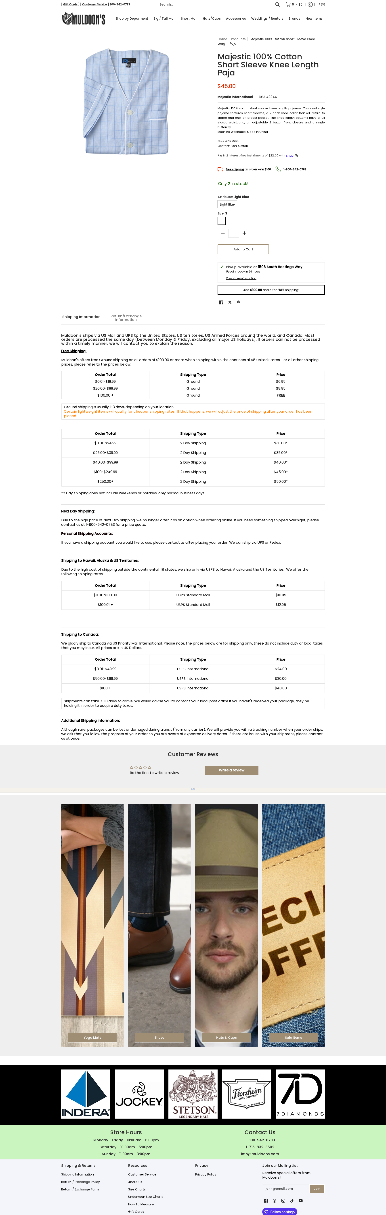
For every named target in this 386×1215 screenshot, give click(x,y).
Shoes (159, 1037)
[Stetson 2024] (193, 1094)
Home (222, 39)
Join (317, 1188)
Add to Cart (243, 249)
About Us (135, 1182)
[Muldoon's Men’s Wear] (83, 18)
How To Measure (141, 1204)
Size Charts (137, 1189)
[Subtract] (223, 233)
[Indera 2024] (85, 1094)
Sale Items (293, 1037)
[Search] (277, 4)
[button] (221, 302)
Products (238, 39)
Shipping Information (77, 1174)
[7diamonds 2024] (300, 1094)
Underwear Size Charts (145, 1196)
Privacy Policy (205, 1174)
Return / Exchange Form (80, 1189)
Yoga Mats (92, 1037)
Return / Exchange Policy (80, 1182)
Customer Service (142, 1174)
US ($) (321, 4)
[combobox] (215, 4)
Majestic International (235, 97)
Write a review (231, 770)
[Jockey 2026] (139, 1094)
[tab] (81, 318)
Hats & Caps (226, 1037)
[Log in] (310, 4)
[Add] (244, 233)
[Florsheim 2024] (246, 1094)
